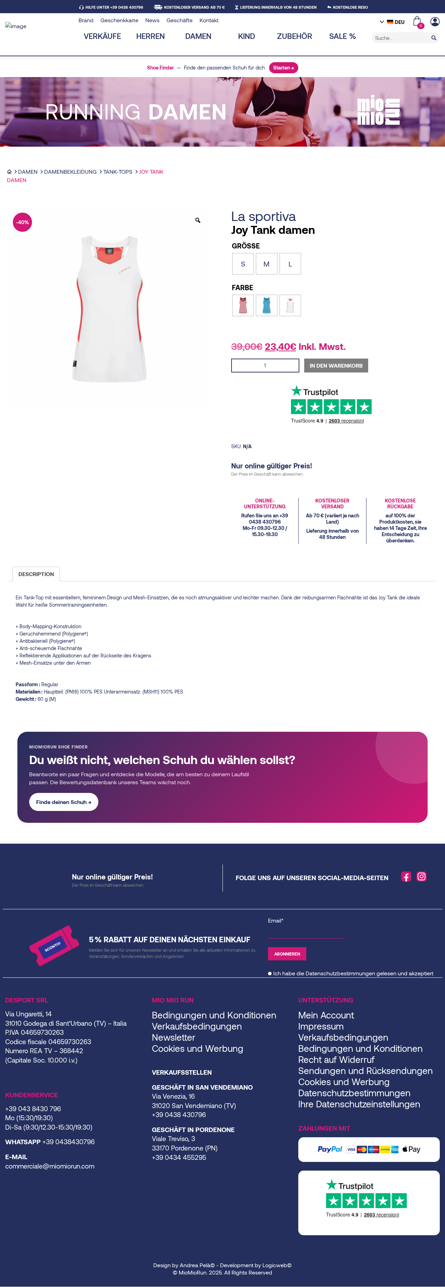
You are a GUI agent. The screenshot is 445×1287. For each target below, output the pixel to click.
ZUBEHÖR (294, 35)
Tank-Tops (117, 171)
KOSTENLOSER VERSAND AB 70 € (194, 7)
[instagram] (421, 876)
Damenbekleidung (70, 171)
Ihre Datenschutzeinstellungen (359, 1103)
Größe (246, 245)
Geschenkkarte (119, 20)
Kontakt (209, 20)
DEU (400, 22)
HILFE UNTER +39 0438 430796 (114, 7)
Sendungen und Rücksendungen (365, 1070)
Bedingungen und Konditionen (214, 1014)
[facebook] (406, 876)
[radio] (243, 263)
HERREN (150, 35)
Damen (198, 35)
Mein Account (326, 1014)
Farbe (242, 287)
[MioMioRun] (39, 26)
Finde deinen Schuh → (63, 801)
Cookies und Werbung (197, 1048)
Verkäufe (102, 35)
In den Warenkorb (336, 365)
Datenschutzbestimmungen (340, 973)
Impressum (321, 1025)
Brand (86, 20)
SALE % (342, 35)
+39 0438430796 (68, 1142)
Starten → (283, 68)
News (152, 20)
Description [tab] (36, 574)
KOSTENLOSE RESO (350, 7)
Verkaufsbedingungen (197, 1025)
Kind (246, 35)
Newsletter (173, 1037)
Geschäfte (180, 20)
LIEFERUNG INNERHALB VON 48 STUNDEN (278, 7)
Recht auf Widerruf (336, 1059)
